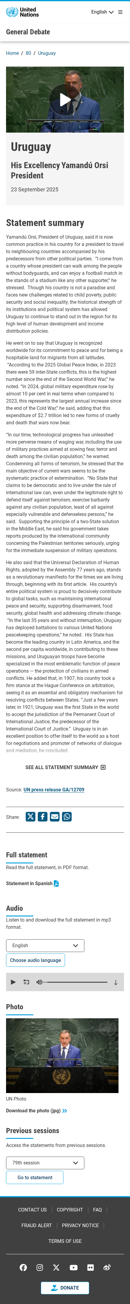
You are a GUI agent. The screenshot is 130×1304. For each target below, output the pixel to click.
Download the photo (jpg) (33, 1111)
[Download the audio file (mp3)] (115, 982)
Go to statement (35, 1177)
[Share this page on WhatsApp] (67, 817)
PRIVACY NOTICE (80, 1225)
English (99, 12)
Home (12, 53)
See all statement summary (61, 767)
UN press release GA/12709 (54, 790)
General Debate (28, 32)
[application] (65, 982)
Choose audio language (35, 960)
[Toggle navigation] (119, 12)
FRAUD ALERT (36, 1225)
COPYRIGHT (70, 1210)
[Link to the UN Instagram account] (40, 1267)
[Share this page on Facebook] (42, 817)
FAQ (97, 1210)
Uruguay (47, 53)
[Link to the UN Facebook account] (23, 1267)
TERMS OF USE (65, 1241)
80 (28, 53)
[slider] (72, 982)
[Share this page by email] (55, 817)
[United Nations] (22, 11)
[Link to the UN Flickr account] (90, 1267)
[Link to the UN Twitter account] (56, 1268)
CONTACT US (32, 1210)
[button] (12, 982)
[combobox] (45, 945)
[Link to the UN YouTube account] (74, 1267)
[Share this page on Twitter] (30, 817)
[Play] (65, 99)
